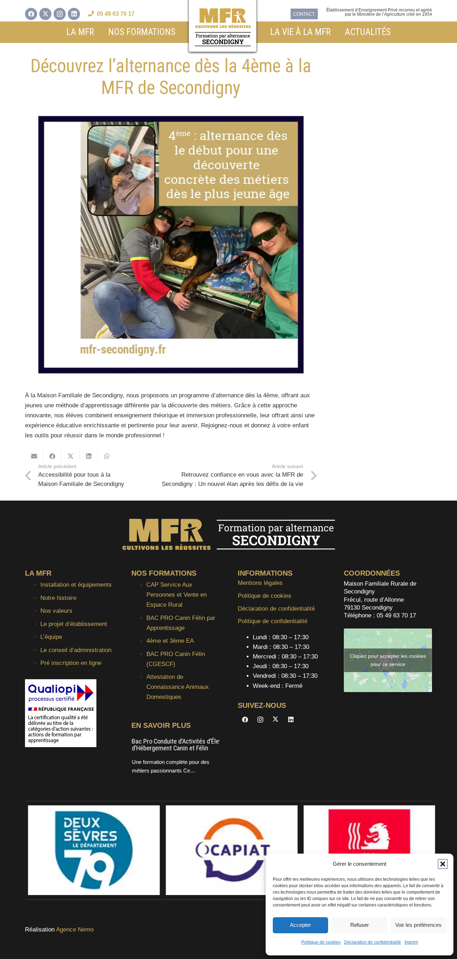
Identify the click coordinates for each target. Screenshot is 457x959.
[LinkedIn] (74, 14)
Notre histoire (58, 598)
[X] (45, 14)
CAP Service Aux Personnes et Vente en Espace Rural (176, 594)
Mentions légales (260, 583)
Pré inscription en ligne (70, 663)
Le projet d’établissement (73, 624)
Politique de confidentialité (272, 621)
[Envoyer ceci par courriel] (34, 456)
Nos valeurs (56, 610)
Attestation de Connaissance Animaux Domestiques (177, 687)
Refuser (359, 925)
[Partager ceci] (52, 456)
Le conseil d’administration (75, 650)
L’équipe (51, 636)
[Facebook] (31, 14)
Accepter (300, 925)
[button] (442, 864)
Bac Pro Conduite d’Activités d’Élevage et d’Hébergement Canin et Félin (184, 744)
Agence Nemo (75, 929)
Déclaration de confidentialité (372, 942)
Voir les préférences (418, 925)
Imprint (411, 942)
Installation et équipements (76, 584)
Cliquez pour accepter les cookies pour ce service (388, 660)
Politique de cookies (321, 942)
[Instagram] (60, 14)
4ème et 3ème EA (170, 640)
